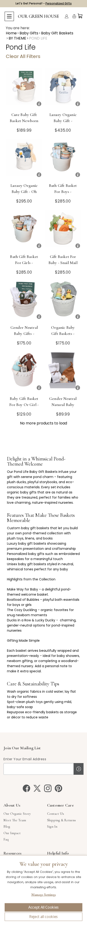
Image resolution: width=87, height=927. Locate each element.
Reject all (43, 917)
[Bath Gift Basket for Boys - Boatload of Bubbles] (63, 159)
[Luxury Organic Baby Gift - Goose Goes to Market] (63, 88)
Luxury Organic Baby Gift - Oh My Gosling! (24, 191)
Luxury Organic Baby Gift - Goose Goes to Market (63, 123)
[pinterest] (58, 788)
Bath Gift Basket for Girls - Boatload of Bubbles (24, 265)
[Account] (67, 16)
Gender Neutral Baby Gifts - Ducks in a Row (24, 333)
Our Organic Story (17, 813)
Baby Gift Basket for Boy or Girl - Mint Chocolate (24, 404)
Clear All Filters (23, 56)
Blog (6, 826)
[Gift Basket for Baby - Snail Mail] (63, 230)
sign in (52, 826)
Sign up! (79, 769)
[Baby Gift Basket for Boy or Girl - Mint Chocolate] (24, 372)
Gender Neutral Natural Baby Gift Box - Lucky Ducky (63, 407)
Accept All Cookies (43, 907)
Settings (43, 895)
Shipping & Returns (61, 820)
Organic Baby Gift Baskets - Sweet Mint (63, 333)
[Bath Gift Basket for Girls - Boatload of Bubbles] (24, 230)
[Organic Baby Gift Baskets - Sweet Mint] (63, 301)
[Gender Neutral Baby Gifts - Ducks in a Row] (24, 301)
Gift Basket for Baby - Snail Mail (62, 259)
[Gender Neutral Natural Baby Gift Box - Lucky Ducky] (63, 372)
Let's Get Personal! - (44, 3)
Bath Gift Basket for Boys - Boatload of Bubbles (63, 194)
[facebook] (26, 788)
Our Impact (12, 833)
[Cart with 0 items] (80, 16)
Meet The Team (14, 820)
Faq (6, 839)
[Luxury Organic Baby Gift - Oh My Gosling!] (24, 159)
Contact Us (55, 813)
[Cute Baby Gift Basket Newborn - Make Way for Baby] (24, 88)
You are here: (18, 28)
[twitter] (37, 788)
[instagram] (48, 788)
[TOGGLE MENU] (9, 16)
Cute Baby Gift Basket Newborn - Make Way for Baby (24, 123)
